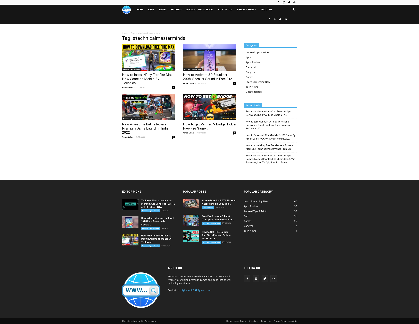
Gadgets (176, 9)
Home (140, 9)
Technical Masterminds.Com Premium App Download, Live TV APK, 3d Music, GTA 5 (268, 113)
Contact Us (225, 9)
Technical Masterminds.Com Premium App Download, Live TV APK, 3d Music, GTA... (158, 203)
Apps (151, 9)
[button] (293, 9)
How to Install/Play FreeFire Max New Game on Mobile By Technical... (147, 79)
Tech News (252, 86)
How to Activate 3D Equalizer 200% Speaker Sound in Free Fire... (209, 77)
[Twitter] (289, 2)
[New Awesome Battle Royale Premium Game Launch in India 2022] (148, 107)
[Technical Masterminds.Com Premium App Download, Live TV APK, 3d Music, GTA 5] (130, 204)
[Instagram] (283, 2)
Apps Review (253, 62)
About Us (266, 9)
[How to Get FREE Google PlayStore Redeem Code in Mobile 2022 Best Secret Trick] (191, 236)
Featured (251, 67)
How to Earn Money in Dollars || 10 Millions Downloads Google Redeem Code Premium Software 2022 (268, 125)
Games (163, 9)
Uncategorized (254, 91)
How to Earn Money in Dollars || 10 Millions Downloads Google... (157, 221)
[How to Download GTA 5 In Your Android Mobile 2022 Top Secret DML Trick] (191, 203)
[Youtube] (294, 2)
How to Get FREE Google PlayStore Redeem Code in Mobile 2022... (216, 235)
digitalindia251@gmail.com (195, 290)
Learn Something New (258, 81)
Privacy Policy (246, 9)
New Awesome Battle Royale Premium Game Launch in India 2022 (145, 128)
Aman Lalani (127, 87)
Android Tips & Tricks (200, 9)
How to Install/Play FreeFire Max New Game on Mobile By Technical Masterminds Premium (270, 147)
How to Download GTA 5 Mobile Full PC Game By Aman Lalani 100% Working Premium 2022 (270, 137)
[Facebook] (278, 2)
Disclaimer (253, 321)
